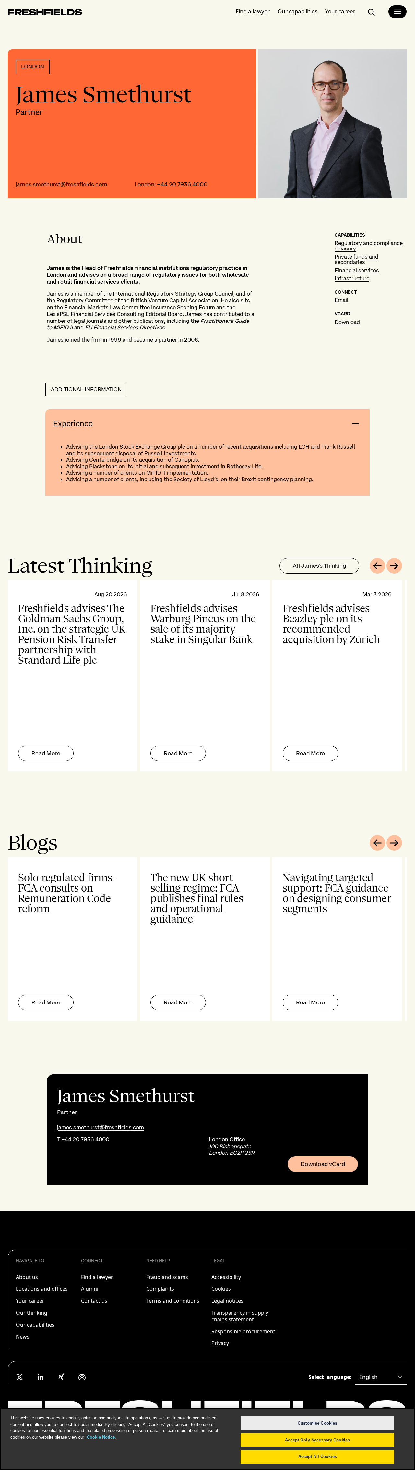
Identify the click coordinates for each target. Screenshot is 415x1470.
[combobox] (381, 1377)
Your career (340, 11)
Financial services (357, 270)
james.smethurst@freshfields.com (61, 184)
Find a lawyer (253, 11)
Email (341, 300)
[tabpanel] (207, 676)
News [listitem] (23, 1336)
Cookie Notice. (101, 1437)
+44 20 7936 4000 (182, 184)
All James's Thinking (319, 565)
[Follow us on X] (20, 1377)
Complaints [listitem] (160, 1288)
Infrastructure (352, 278)
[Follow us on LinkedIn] (40, 1377)
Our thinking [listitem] (31, 1312)
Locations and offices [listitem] (42, 1288)
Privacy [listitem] (220, 1343)
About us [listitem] (27, 1277)
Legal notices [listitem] (227, 1300)
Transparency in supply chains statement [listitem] (239, 1316)
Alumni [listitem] (89, 1288)
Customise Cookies (317, 1423)
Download (347, 322)
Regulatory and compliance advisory (369, 246)
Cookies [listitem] (221, 1288)
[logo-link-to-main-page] (45, 13)
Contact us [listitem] (94, 1300)
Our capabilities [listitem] (35, 1324)
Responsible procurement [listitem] (243, 1331)
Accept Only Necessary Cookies (317, 1440)
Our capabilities (297, 11)
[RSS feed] (82, 1377)
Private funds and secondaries (356, 259)
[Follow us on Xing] (61, 1377)
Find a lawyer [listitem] (97, 1277)
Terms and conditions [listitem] (172, 1300)
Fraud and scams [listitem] (167, 1277)
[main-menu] (397, 12)
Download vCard (323, 1164)
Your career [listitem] (30, 1300)
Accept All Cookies (317, 1456)
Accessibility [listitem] (226, 1277)
